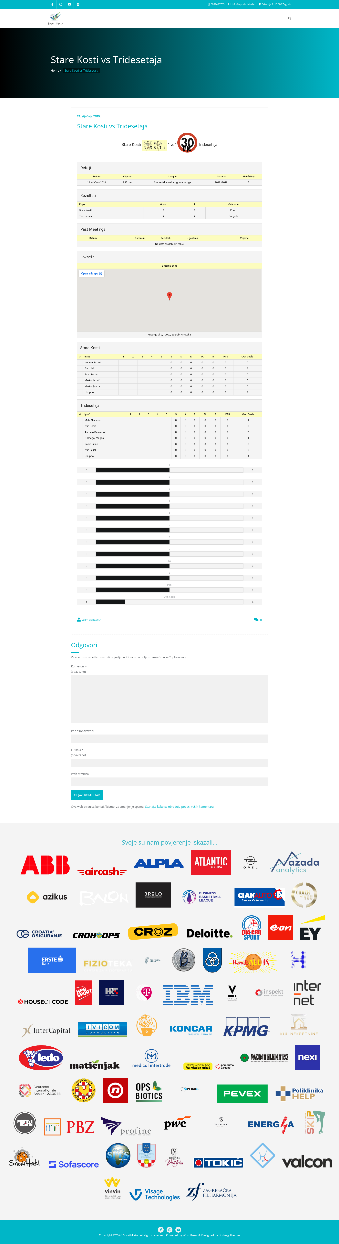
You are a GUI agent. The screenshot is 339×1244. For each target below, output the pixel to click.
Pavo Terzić (91, 374)
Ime (82, 731)
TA (202, 356)
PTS (225, 356)
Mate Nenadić (92, 420)
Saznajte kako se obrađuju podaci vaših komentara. (179, 806)
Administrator (91, 620)
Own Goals (247, 356)
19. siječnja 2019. (89, 116)
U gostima (192, 238)
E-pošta (78, 752)
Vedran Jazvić (93, 362)
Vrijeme (244, 238)
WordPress (190, 1235)
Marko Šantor (92, 386)
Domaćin (140, 238)
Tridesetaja (85, 216)
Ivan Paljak (91, 449)
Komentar (79, 668)
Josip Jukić (91, 444)
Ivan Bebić (90, 426)
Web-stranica (80, 774)
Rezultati (165, 238)
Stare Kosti (85, 210)
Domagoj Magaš (94, 438)
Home (55, 70)
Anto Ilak (90, 368)
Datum (93, 238)
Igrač (87, 356)
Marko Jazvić (92, 380)
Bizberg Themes (229, 1235)
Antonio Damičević (95, 432)
